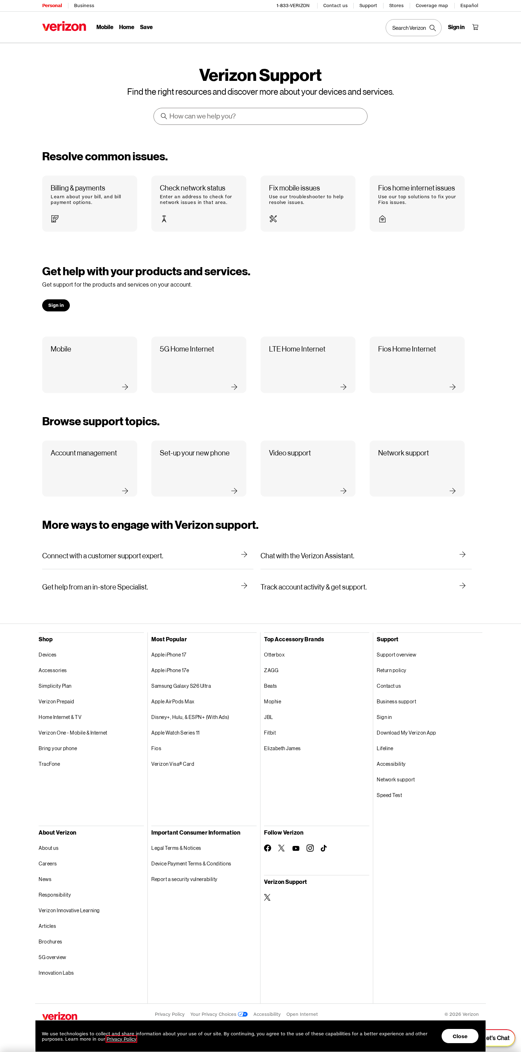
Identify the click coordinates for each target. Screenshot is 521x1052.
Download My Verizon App (406, 733)
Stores (396, 5)
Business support (396, 701)
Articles (47, 926)
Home (126, 26)
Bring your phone (58, 748)
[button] (89, 203)
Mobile (104, 26)
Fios (156, 748)
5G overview (52, 957)
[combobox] (260, 116)
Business (84, 5)
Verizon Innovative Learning (69, 910)
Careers (48, 863)
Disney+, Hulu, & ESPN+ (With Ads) (190, 717)
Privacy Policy (170, 1014)
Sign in (384, 717)
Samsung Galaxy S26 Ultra (181, 686)
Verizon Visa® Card (172, 764)
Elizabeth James (282, 748)
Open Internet (302, 1014)
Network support (396, 779)
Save (146, 26)
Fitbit (270, 733)
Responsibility (55, 895)
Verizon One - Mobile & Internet (73, 733)
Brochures (50, 942)
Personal (52, 5)
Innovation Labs (56, 973)
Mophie (272, 701)
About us (48, 848)
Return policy (392, 670)
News (45, 879)
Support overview (396, 655)
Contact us (335, 5)
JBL (268, 717)
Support (368, 5)
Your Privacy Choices (214, 1014)
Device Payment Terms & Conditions (191, 863)
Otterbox (274, 655)
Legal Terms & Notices (176, 848)
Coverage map (432, 5)
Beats (270, 686)
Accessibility (391, 764)
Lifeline (385, 748)
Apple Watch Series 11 (175, 733)
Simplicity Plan (55, 686)
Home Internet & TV (60, 717)
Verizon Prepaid (56, 701)
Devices (48, 655)
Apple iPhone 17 (168, 655)
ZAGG (271, 670)
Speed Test (389, 795)
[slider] (492, 1037)
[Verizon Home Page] (64, 26)
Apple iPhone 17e (170, 670)
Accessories (53, 670)
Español (469, 5)
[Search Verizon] (414, 27)
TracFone (49, 764)
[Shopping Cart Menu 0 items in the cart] (475, 27)
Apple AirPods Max (173, 701)
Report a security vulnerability (184, 879)
